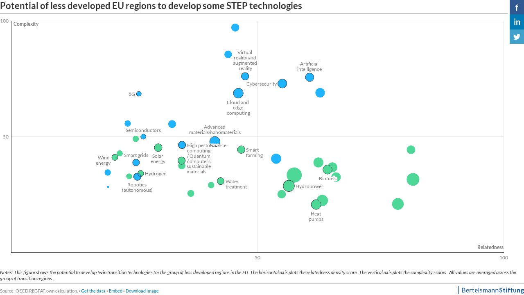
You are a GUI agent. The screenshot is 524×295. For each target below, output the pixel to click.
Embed (115, 290)
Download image (142, 290)
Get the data (93, 290)
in (517, 22)
